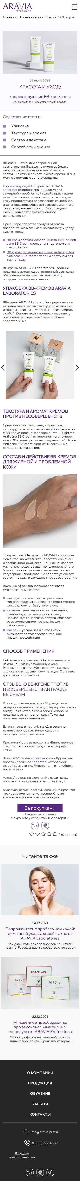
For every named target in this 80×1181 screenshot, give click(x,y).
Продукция (40, 1083)
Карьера (40, 1104)
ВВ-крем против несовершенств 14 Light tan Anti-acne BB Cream (40, 254)
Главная (9, 17)
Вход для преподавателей (22, 1155)
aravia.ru (35, 703)
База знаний (30, 17)
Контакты (40, 1114)
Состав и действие (29, 139)
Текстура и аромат (28, 132)
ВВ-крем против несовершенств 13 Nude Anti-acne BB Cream (42, 241)
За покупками (40, 808)
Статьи (51, 17)
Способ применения (30, 146)
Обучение (40, 1093)
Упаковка (20, 125)
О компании (40, 1073)
